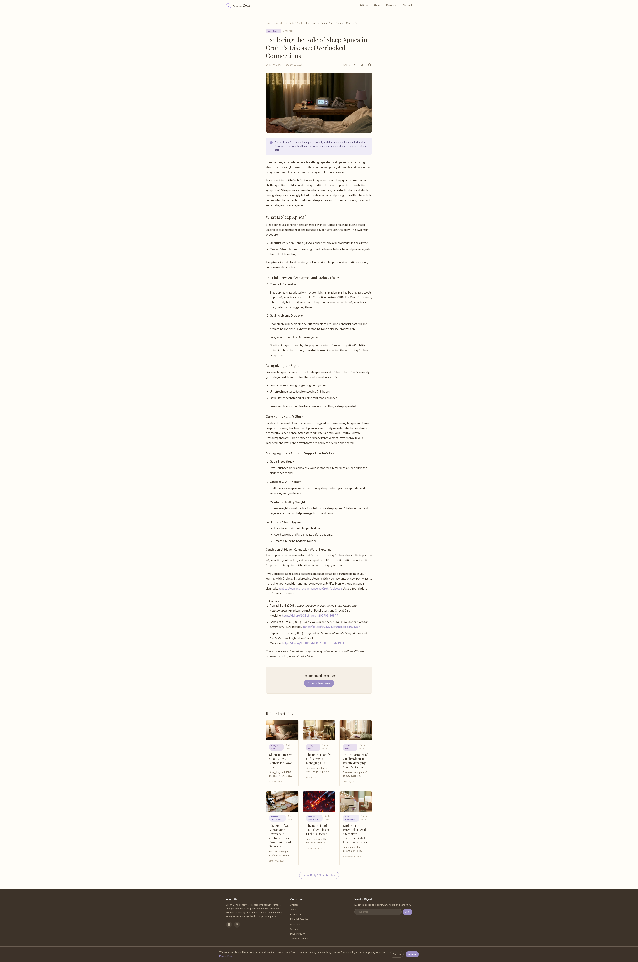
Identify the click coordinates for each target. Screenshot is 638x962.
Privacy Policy (297, 933)
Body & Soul (295, 23)
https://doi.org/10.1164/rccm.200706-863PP (310, 616)
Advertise (295, 924)
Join (407, 911)
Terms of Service (299, 938)
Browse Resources (319, 683)
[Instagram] (237, 925)
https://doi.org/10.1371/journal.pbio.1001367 (331, 627)
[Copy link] (355, 64)
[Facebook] (229, 925)
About (377, 5)
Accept (412, 954)
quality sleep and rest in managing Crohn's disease (310, 589)
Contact (407, 5)
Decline (397, 954)
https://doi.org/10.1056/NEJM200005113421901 (313, 643)
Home (269, 23)
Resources (392, 5)
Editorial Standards (300, 919)
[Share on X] (362, 64)
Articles (363, 5)
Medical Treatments (276, 818)
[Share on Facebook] (369, 64)
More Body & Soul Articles (319, 875)
